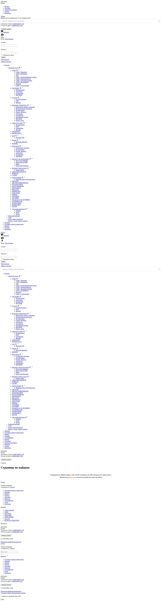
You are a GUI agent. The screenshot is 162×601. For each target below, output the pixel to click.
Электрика (19, 91)
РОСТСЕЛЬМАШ (18, 186)
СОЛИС (14, 175)
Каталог (7, 65)
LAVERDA (15, 196)
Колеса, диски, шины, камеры (17, 221)
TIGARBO (15, 198)
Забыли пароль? (6, 61)
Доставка (7, 8)
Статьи (6, 11)
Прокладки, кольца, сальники (25, 107)
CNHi (6, 512)
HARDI (18, 211)
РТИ (17, 101)
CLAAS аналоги (21, 99)
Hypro (18, 214)
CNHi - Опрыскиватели (23, 79)
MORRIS (15, 143)
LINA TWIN (16, 193)
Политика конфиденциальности (11, 542)
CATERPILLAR (17, 201)
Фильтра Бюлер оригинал (24, 108)
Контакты (7, 13)
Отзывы (7, 227)
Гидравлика (19, 93)
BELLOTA (15, 189)
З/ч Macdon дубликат (22, 148)
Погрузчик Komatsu (22, 166)
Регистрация (9, 39)
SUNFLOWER (16, 203)
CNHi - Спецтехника (22, 85)
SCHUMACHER (17, 184)
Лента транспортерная (15, 219)
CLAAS (7, 519)
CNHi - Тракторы (21, 72)
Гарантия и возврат (10, 10)
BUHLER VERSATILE (11, 520)
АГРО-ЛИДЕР (9, 510)
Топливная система (22, 117)
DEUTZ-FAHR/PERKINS (20, 183)
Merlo (17, 164)
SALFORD (8, 515)
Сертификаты (8, 438)
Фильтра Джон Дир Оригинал (25, 179)
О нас (6, 502)
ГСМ (9, 217)
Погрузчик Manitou (22, 160)
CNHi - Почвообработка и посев (26, 77)
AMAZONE (16, 131)
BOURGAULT (16, 133)
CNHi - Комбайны (21, 74)
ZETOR (14, 206)
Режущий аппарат (14, 216)
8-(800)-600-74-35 (17, 25)
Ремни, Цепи (20, 170)
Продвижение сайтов (19, 593)
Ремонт (6, 226)
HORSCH (15, 173)
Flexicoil (18, 84)
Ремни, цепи (20, 120)
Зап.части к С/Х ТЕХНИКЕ (21, 199)
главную (73, 477)
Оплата (6, 6)
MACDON (7, 513)
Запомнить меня (8, 55)
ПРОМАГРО (16, 191)
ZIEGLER (15, 181)
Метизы (18, 102)
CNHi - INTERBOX (22, 82)
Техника (7, 222)
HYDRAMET (16, 205)
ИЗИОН (14, 194)
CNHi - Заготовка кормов (24, 80)
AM (17, 75)
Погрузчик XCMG (22, 162)
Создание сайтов (6, 593)
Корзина (6, 32)
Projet (17, 212)
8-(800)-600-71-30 (18, 24)
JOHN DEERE (9, 517)
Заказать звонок (6, 29)
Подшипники (20, 90)
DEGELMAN (16, 188)
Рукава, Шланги (21, 112)
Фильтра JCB (20, 137)
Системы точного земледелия (13, 224)
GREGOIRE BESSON (19, 172)
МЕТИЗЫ (19, 95)
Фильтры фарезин (21, 142)
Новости (7, 444)
